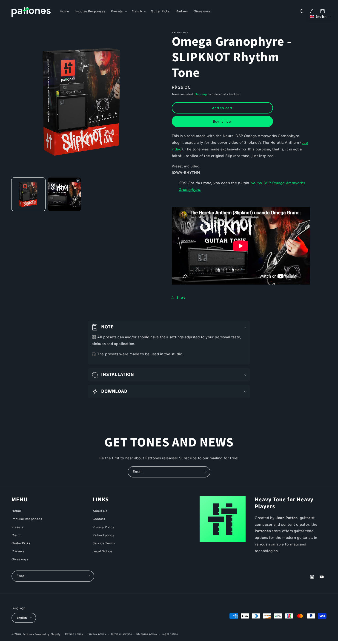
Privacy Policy (104, 527)
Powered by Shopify (48, 634)
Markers (17, 551)
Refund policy (104, 535)
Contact (99, 519)
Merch (16, 535)
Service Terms (104, 543)
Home (16, 511)
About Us (100, 511)
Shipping (201, 94)
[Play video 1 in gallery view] (64, 194)
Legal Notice (102, 551)
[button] (118, 11)
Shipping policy (146, 633)
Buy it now (222, 121)
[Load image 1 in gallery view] (28, 194)
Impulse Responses (26, 519)
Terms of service (121, 633)
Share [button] (181, 297)
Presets (17, 527)
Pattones (28, 634)
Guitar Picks (20, 543)
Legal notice (170, 633)
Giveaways (20, 560)
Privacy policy (97, 633)
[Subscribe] (205, 471)
